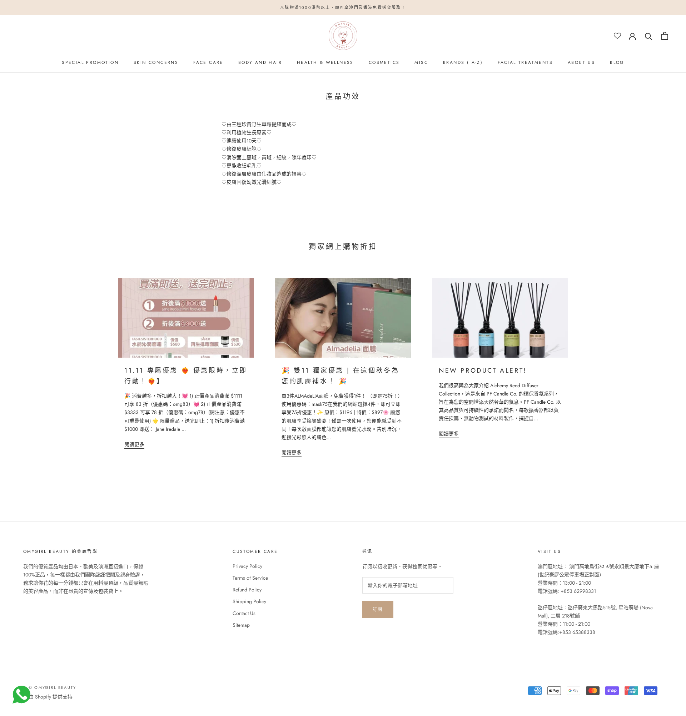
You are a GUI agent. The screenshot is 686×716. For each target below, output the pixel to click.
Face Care (208, 62)
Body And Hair (260, 62)
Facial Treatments (525, 62)
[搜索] (648, 36)
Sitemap (241, 625)
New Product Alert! (483, 370)
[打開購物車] (664, 36)
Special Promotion (90, 62)
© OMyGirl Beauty (52, 687)
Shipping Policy (249, 601)
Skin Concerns (156, 62)
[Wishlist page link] (617, 35)
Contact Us (244, 613)
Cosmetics (384, 62)
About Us (581, 62)
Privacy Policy (247, 566)
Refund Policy (247, 589)
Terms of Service (250, 577)
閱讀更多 (134, 444)
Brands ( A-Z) (463, 62)
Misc (421, 62)
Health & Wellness (325, 62)
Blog (617, 62)
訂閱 (378, 609)
